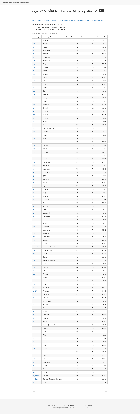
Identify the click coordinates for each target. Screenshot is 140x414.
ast (34, 54)
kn (34, 199)
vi (33, 362)
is (33, 179)
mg (34, 226)
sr (33, 321)
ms (34, 243)
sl (33, 315)
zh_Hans (36, 376)
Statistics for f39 (56, 20)
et (33, 111)
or (33, 271)
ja (33, 186)
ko (34, 203)
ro (33, 294)
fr (33, 125)
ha (34, 149)
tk (33, 342)
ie (33, 172)
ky (33, 210)
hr (33, 159)
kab (34, 193)
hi (33, 155)
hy (34, 165)
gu (34, 145)
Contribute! (88, 405)
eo (34, 105)
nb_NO (35, 247)
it (33, 182)
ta (33, 332)
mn (34, 237)
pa (34, 274)
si (33, 308)
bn (34, 67)
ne (34, 254)
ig (33, 176)
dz (34, 98)
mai (34, 223)
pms (34, 281)
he (34, 152)
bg (34, 64)
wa (34, 365)
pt (33, 287)
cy (33, 88)
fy (33, 135)
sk (33, 311)
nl (33, 257)
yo (34, 372)
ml (34, 233)
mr (34, 240)
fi (33, 121)
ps (34, 284)
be (34, 60)
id (33, 169)
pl (33, 277)
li (33, 213)
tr (33, 345)
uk (34, 352)
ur (33, 355)
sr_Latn (35, 325)
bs (34, 74)
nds (34, 250)
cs (33, 84)
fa (33, 118)
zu (34, 382)
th (33, 338)
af (33, 40)
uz (34, 359)
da (34, 91)
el (33, 101)
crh (34, 81)
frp (34, 128)
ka (34, 189)
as (34, 50)
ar (33, 47)
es (34, 108)
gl (33, 142)
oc (34, 267)
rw (34, 301)
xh (34, 369)
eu (34, 115)
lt (33, 216)
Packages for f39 (67, 20)
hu (34, 162)
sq (34, 318)
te (33, 335)
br (33, 71)
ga (34, 138)
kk (33, 196)
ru (33, 298)
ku (34, 206)
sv (33, 328)
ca (34, 77)
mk (34, 230)
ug (34, 348)
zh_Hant (35, 379)
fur (34, 132)
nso (34, 264)
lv (33, 220)
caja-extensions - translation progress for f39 (88, 20)
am (34, 44)
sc (33, 304)
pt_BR (35, 291)
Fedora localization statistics (15, 2)
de (34, 94)
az (34, 57)
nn (34, 260)
